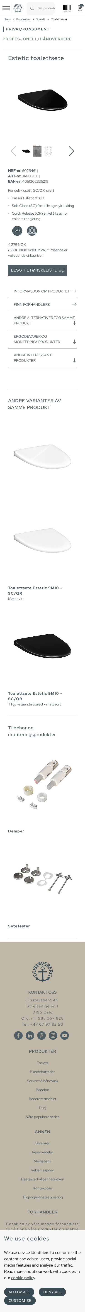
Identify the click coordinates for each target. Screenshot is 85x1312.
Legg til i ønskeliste (34, 270)
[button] (71, 151)
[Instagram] (53, 1035)
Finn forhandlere (32, 304)
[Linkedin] (30, 1035)
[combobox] (46, 8)
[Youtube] (64, 1035)
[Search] (32, 8)
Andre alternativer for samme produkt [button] (44, 320)
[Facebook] (18, 1035)
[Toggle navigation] (6, 8)
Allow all (19, 1292)
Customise (20, 1300)
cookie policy (23, 1277)
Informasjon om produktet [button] (42, 291)
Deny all (52, 1292)
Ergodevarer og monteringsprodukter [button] (37, 339)
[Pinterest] (41, 1035)
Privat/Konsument (28, 29)
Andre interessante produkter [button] (34, 358)
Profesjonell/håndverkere (37, 39)
